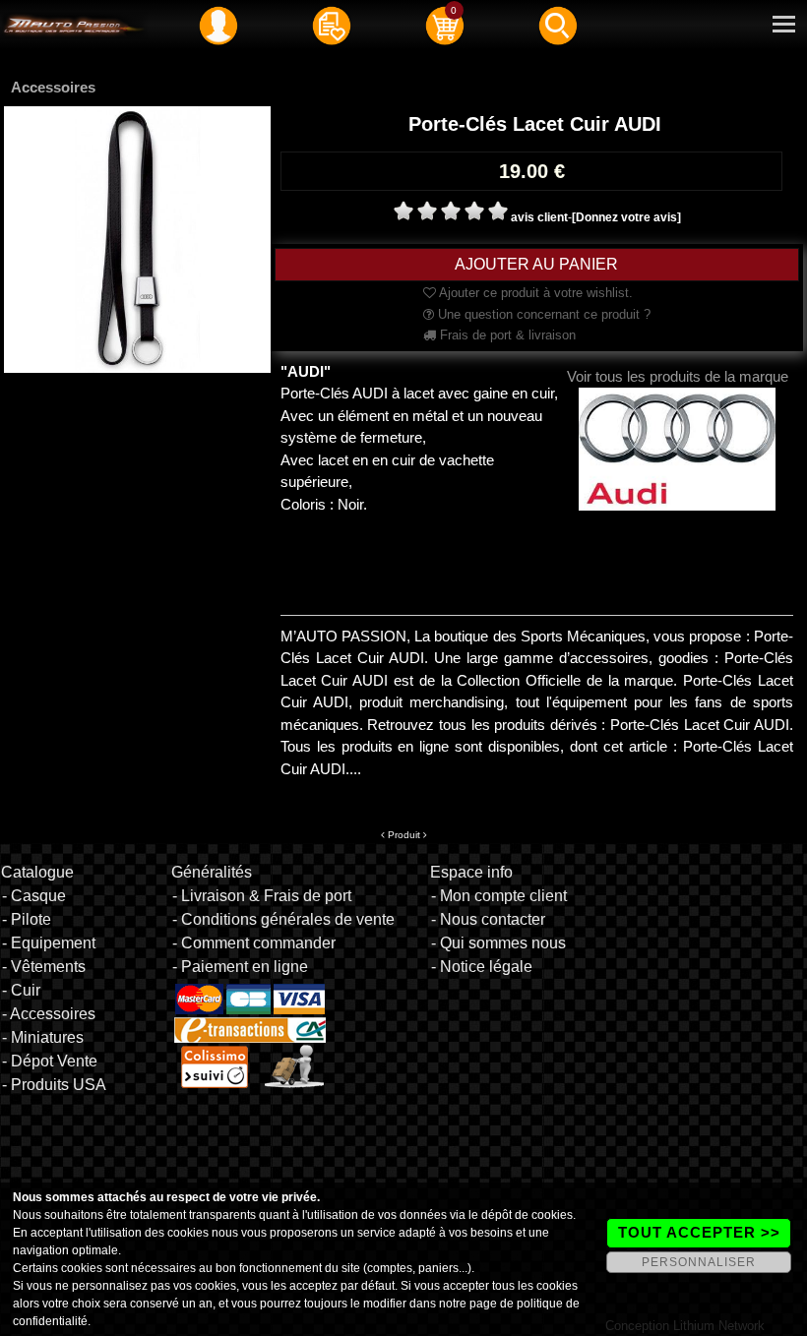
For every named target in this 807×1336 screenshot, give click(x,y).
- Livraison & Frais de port (261, 895)
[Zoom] (137, 238)
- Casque (34, 895)
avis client (539, 217)
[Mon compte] (218, 24)
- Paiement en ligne (240, 966)
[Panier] (445, 24)
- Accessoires (48, 1013)
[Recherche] (558, 24)
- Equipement (48, 943)
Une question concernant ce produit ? (542, 314)
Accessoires (53, 87)
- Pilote (26, 919)
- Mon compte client (499, 895)
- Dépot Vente (49, 1061)
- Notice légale (481, 966)
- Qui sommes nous (498, 943)
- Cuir (21, 990)
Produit (404, 834)
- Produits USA (54, 1084)
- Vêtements (44, 966)
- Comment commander (254, 943)
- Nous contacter (488, 919)
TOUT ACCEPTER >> (699, 1232)
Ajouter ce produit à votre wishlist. (534, 292)
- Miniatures (43, 1037)
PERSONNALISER (699, 1262)
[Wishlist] (331, 24)
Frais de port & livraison (506, 335)
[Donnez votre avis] (626, 217)
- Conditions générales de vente (283, 919)
